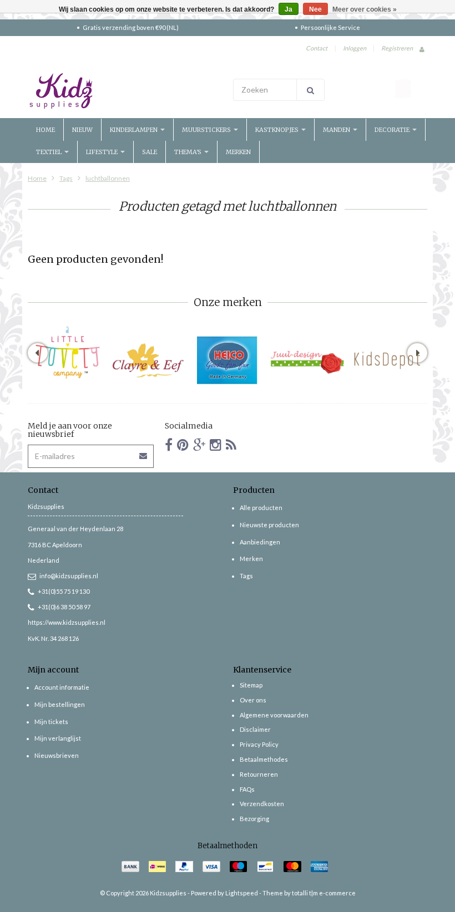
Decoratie (393, 130)
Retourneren (259, 774)
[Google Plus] (199, 444)
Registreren (397, 48)
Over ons (253, 700)
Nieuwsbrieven (56, 755)
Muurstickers (207, 130)
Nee (315, 9)
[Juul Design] (307, 360)
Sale (149, 152)
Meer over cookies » (364, 9)
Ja (288, 9)
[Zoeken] (310, 90)
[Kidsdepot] (387, 360)
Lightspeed (241, 892)
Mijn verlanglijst (57, 738)
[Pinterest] (183, 444)
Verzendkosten (262, 803)
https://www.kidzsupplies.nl (66, 622)
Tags (66, 178)
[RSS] (231, 444)
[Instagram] (215, 444)
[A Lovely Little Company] (68, 352)
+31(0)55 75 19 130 (63, 591)
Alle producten (261, 507)
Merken (238, 152)
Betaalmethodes (264, 759)
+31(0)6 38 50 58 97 (64, 606)
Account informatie (61, 687)
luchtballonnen (107, 178)
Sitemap (251, 685)
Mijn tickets (51, 721)
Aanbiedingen (260, 542)
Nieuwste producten (269, 524)
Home (45, 130)
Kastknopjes (277, 130)
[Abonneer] (144, 452)
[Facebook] (169, 444)
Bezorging (254, 818)
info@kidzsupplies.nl (68, 575)
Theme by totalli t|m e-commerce (309, 892)
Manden (337, 130)
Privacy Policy (259, 744)
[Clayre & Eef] (147, 360)
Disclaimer (255, 729)
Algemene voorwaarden (274, 715)
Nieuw (82, 130)
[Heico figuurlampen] (227, 360)
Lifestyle (102, 152)
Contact (316, 48)
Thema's (188, 152)
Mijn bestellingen (59, 704)
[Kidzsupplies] (125, 91)
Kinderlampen (134, 130)
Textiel (49, 152)
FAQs (247, 789)
